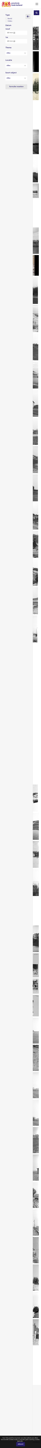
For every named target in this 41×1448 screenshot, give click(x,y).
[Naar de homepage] (13, 4)
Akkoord (20, 1444)
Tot (6, 38)
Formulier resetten (16, 87)
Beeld (10, 19)
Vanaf (7, 29)
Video (10, 21)
